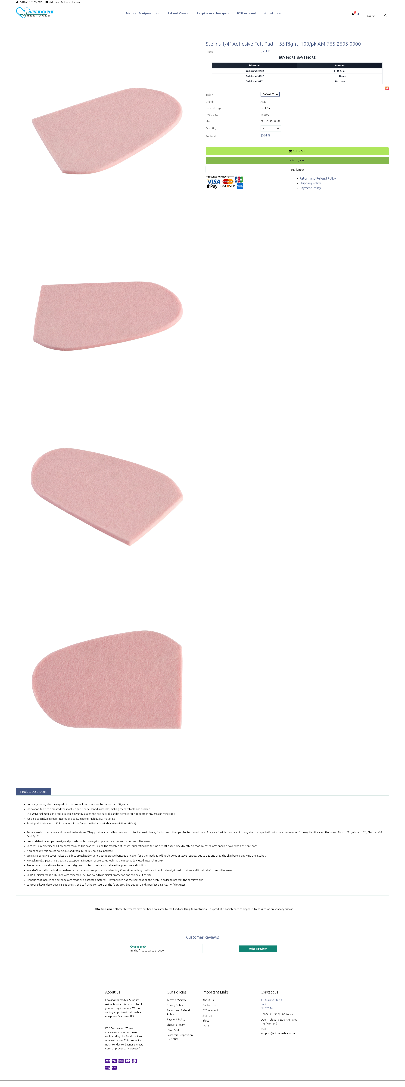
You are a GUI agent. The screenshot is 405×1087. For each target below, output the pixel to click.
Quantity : (211, 128)
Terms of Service (177, 999)
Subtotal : (211, 136)
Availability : (212, 114)
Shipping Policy (310, 183)
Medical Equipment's (142, 13)
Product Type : (214, 108)
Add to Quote (297, 160)
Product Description (33, 791)
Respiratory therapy (211, 13)
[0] (353, 14)
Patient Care (177, 13)
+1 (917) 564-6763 (281, 1013)
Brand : (210, 101)
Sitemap (207, 1015)
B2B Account (246, 13)
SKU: (208, 120)
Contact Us (209, 1005)
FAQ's (205, 1025)
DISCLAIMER (174, 1029)
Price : (209, 51)
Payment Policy (310, 188)
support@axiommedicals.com (66, 2)
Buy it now (297, 169)
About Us (271, 13)
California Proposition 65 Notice (180, 1037)
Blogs (205, 1020)
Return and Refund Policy (318, 178)
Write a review (258, 948)
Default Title (270, 94)
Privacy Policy (175, 1005)
